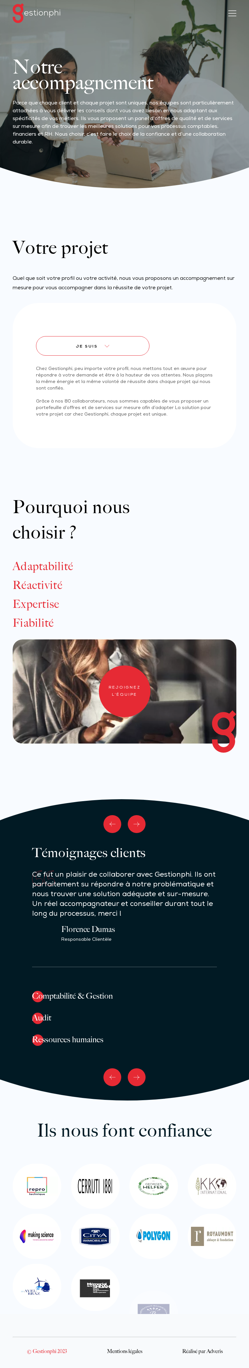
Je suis (87, 347)
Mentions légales (124, 1351)
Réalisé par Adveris (202, 1351)
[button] (112, 824)
